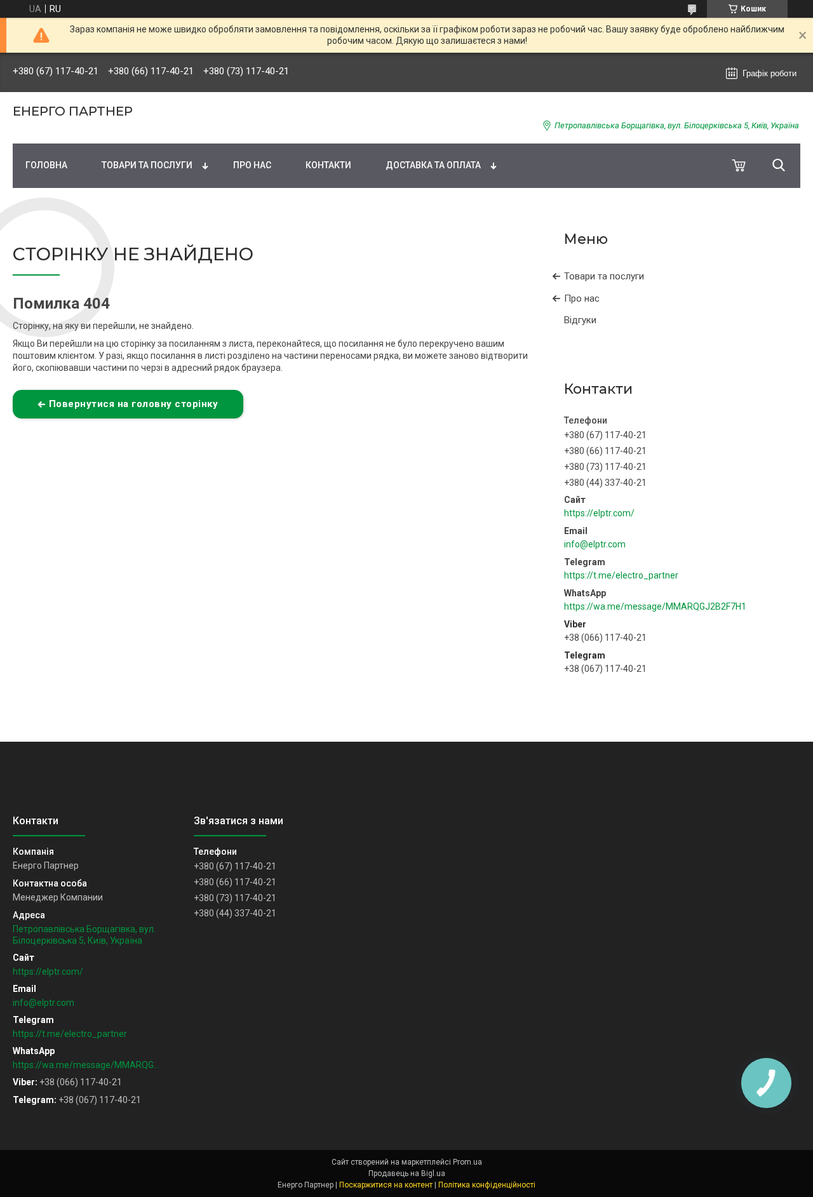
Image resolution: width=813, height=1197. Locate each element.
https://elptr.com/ (599, 513)
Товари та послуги (147, 165)
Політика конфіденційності (486, 1184)
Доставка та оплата (433, 165)
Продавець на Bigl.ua (406, 1173)
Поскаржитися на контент (386, 1184)
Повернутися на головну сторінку (133, 404)
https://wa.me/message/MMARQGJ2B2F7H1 (655, 606)
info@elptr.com (595, 544)
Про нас (252, 165)
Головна (46, 165)
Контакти (328, 165)
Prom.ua (467, 1162)
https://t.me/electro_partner (621, 575)
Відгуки (580, 320)
